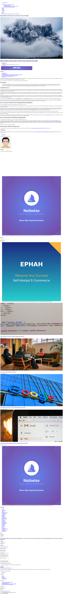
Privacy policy (4, 578)
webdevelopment (5, 512)
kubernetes (4, 518)
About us (3, 576)
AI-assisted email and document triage (9, 4)
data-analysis (4, 510)
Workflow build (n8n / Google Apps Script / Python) (11, 6)
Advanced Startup (47, 114)
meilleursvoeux (4, 522)
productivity (3, 134)
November (19, 96)
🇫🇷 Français (3, 572)
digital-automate (4, 528)
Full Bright (3, 62)
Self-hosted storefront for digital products (7, 584)
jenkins (3, 525)
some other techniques (34, 109)
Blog (2, 7)
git (3, 526)
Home (3, 575)
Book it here (2, 539)
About (3, 9)
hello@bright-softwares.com (4, 546)
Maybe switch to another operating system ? (8, 76)
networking (4, 531)
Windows (7, 78)
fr (3, 511)
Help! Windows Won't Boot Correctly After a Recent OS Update (19, 60)
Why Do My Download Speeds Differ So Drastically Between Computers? (44, 131)
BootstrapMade (6, 593)
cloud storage (35, 120)
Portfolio (3, 8)
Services (3, 577)
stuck (5, 80)
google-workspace (5, 529)
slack (3, 516)
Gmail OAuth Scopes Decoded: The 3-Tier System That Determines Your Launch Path (13, 407)
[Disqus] (31, 164)
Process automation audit (7, 5)
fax (3, 519)
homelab (3, 530)
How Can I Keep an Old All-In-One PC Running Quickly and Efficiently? (12, 74)
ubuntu (3, 514)
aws (3, 509)
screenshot (4, 520)
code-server (4, 523)
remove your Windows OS (55, 120)
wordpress (4, 513)
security (3, 521)
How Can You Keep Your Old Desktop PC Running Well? (10, 75)
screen (49, 84)
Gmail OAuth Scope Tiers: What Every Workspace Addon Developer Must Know (12, 336)
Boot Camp (27, 121)
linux (3, 527)
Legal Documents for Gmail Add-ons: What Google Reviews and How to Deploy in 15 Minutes (14, 443)
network (3, 524)
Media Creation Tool (6, 121)
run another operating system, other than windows (37, 128)
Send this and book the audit (4, 561)
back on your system (49, 122)
